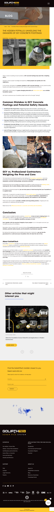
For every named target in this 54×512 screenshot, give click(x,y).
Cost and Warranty (7, 455)
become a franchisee (8, 265)
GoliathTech (11, 243)
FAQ (4, 468)
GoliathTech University (33, 470)
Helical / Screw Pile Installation (10, 448)
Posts (9, 26)
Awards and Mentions (8, 457)
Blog (29, 472)
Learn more (12, 345)
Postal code (11, 384)
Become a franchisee (33, 475)
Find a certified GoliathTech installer (31, 263)
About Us (30, 468)
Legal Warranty (6, 472)
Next (32, 352)
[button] (42, 410)
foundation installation (36, 178)
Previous (22, 352)
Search (12, 388)
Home (5, 26)
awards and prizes (25, 246)
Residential (31, 446)
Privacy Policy (27, 509)
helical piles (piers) (31, 194)
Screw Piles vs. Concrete (9, 453)
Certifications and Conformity (10, 451)
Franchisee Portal (32, 477)
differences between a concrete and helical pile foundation (26, 205)
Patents (5, 475)
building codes (45, 184)
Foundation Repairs (33, 451)
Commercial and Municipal (34, 448)
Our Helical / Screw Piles (9, 446)
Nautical (30, 453)
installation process (28, 250)
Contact (5, 470)
